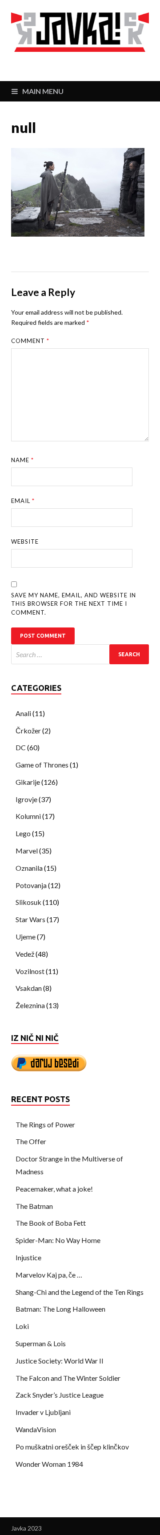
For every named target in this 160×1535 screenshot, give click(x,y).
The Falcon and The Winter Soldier (68, 1378)
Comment (30, 340)
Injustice (28, 1257)
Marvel (27, 850)
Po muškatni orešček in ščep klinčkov (72, 1446)
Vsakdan (29, 988)
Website (25, 541)
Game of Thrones (42, 764)
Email (23, 500)
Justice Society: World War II (60, 1360)
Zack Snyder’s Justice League (60, 1395)
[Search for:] (80, 654)
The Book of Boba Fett (51, 1223)
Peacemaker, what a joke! (54, 1188)
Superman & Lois (41, 1343)
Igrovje (26, 799)
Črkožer (28, 730)
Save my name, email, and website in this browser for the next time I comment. (73, 604)
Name (22, 460)
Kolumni (28, 816)
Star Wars (30, 919)
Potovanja (31, 885)
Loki (22, 1326)
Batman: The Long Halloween (60, 1309)
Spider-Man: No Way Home (58, 1240)
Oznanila (29, 868)
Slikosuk (28, 902)
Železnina (30, 1005)
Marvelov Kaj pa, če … (49, 1274)
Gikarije (28, 782)
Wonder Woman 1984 (49, 1464)
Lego (23, 833)
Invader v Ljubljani (43, 1412)
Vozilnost (30, 971)
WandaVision (36, 1429)
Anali (23, 713)
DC (21, 747)
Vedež (25, 954)
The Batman (34, 1206)
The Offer (31, 1141)
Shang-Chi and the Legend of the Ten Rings (80, 1292)
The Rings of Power (45, 1124)
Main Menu (43, 91)
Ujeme (26, 936)
